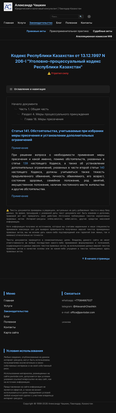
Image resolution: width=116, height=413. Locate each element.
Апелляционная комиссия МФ (94, 36)
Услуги (22, 22)
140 (102, 167)
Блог (59, 22)
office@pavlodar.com (82, 312)
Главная (9, 22)
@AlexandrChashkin (84, 306)
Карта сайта (11, 332)
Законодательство (40, 22)
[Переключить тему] (89, 17)
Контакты (86, 22)
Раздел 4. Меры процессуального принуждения (55, 114)
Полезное (71, 22)
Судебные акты (102, 31)
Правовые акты (36, 31)
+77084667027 (83, 300)
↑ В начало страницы (96, 258)
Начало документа (24, 104)
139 (25, 163)
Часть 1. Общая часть (34, 109)
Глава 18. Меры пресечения (44, 119)
